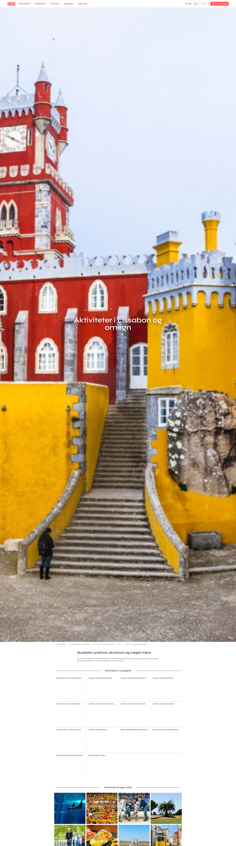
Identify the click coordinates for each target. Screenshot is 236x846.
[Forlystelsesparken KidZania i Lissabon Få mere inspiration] (134, 808)
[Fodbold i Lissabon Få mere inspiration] (102, 808)
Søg (189, 4)
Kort (120, 644)
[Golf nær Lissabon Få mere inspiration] (166, 808)
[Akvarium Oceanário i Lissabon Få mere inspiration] (69, 808)
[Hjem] (11, 3)
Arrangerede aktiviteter (80, 644)
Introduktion (61, 644)
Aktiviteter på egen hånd (103, 644)
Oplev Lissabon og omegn (136, 644)
